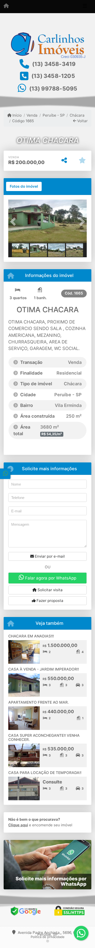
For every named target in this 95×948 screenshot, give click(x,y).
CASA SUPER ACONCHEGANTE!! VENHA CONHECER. (44, 737)
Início (16, 115)
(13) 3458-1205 (53, 76)
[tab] (24, 186)
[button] (14, 221)
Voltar (82, 121)
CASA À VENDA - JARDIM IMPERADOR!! (43, 669)
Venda (32, 115)
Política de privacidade (48, 937)
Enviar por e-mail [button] (49, 556)
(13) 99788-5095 (53, 88)
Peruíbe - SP (54, 115)
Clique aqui (18, 825)
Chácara (77, 115)
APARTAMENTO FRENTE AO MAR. (38, 702)
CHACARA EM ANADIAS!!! (31, 636)
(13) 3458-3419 (54, 64)
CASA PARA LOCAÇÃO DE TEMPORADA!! (44, 772)
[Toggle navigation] (84, 6)
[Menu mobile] (6, 6)
